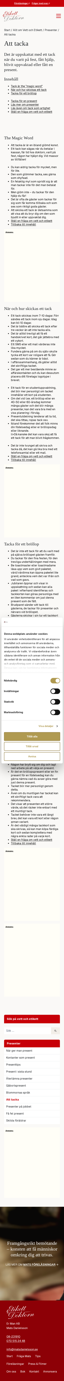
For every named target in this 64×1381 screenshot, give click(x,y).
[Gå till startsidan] (12, 16)
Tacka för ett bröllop (24, 93)
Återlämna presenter (19, 1078)
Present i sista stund (19, 1071)
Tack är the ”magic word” (27, 86)
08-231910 (13, 1336)
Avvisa (32, 756)
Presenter (51, 30)
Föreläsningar (21, 3)
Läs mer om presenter (25, 104)
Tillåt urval (32, 746)
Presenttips (13, 1064)
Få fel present (15, 1113)
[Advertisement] (32, 1164)
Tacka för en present (24, 101)
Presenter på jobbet (18, 1106)
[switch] (55, 691)
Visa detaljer (46, 726)
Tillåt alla (32, 736)
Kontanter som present (20, 1057)
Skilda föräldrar (16, 1120)
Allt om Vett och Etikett (27, 30)
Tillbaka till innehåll (23, 224)
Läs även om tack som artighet (30, 108)
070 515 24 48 (15, 1340)
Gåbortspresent (16, 1085)
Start (7, 30)
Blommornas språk (18, 1092)
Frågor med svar (40, 3)
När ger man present (19, 1050)
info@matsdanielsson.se (22, 1349)
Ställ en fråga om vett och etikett (31, 111)
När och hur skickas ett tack (29, 89)
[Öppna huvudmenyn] (41, 16)
